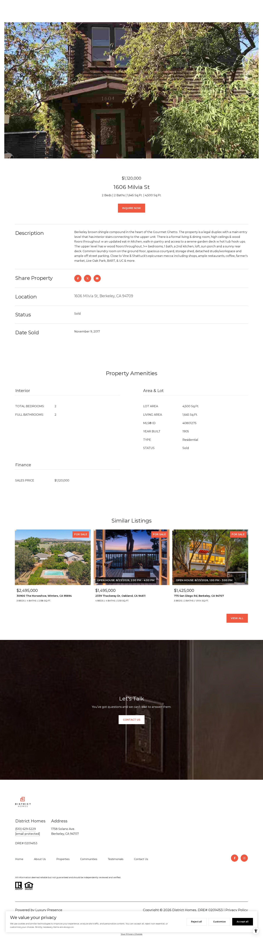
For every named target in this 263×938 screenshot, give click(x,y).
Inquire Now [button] (131, 208)
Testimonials (115, 859)
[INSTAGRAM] (244, 858)
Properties (62, 859)
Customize (219, 921)
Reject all (196, 921)
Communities (88, 859)
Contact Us (141, 859)
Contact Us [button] (131, 719)
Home (19, 859)
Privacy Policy (236, 910)
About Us (40, 859)
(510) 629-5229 (25, 829)
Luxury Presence (48, 910)
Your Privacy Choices (131, 934)
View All (237, 618)
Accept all (243, 921)
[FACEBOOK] (234, 858)
